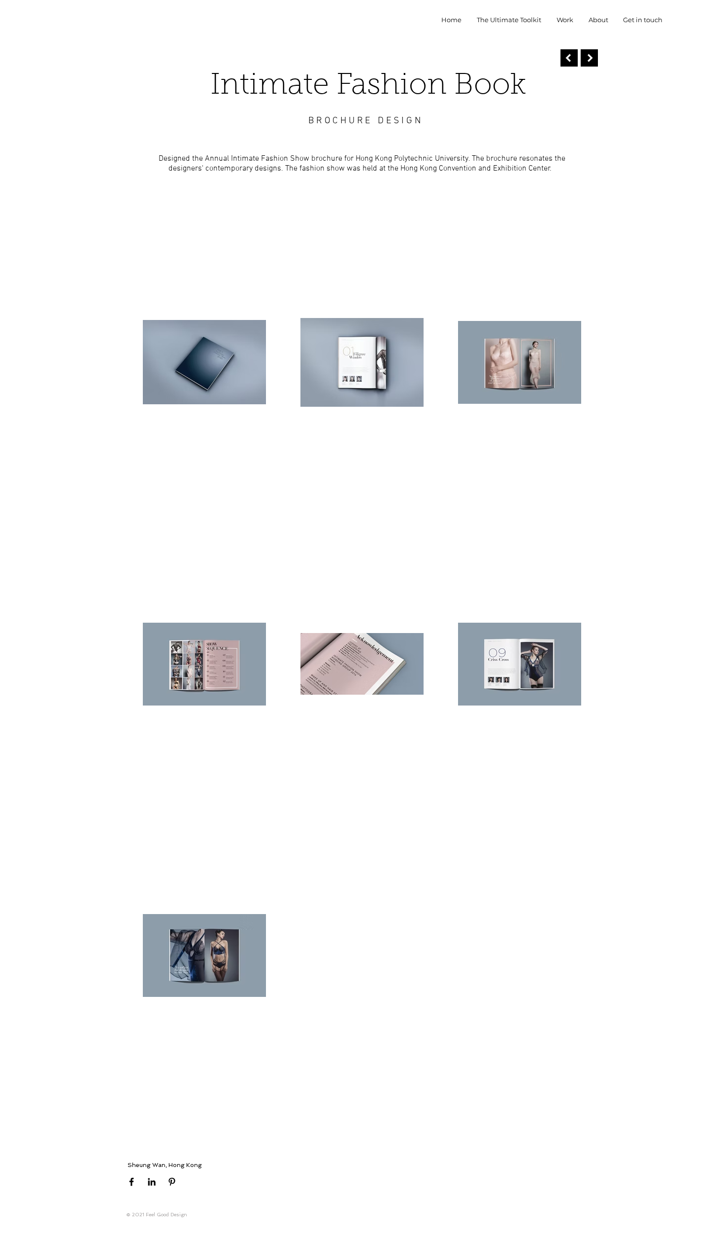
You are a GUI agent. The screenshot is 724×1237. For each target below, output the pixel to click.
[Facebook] (131, 1181)
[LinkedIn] (151, 1181)
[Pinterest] (171, 1181)
